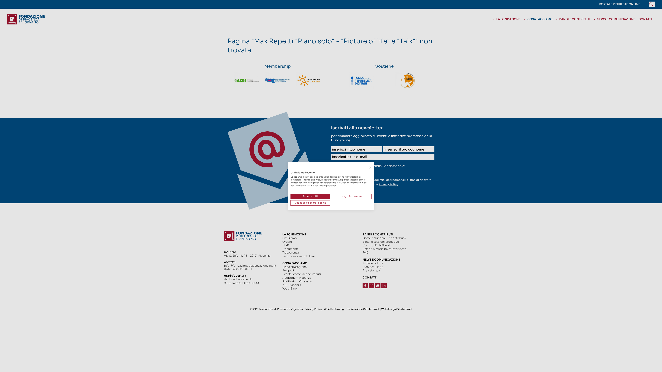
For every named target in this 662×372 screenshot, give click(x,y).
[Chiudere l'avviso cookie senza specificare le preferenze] (370, 167)
